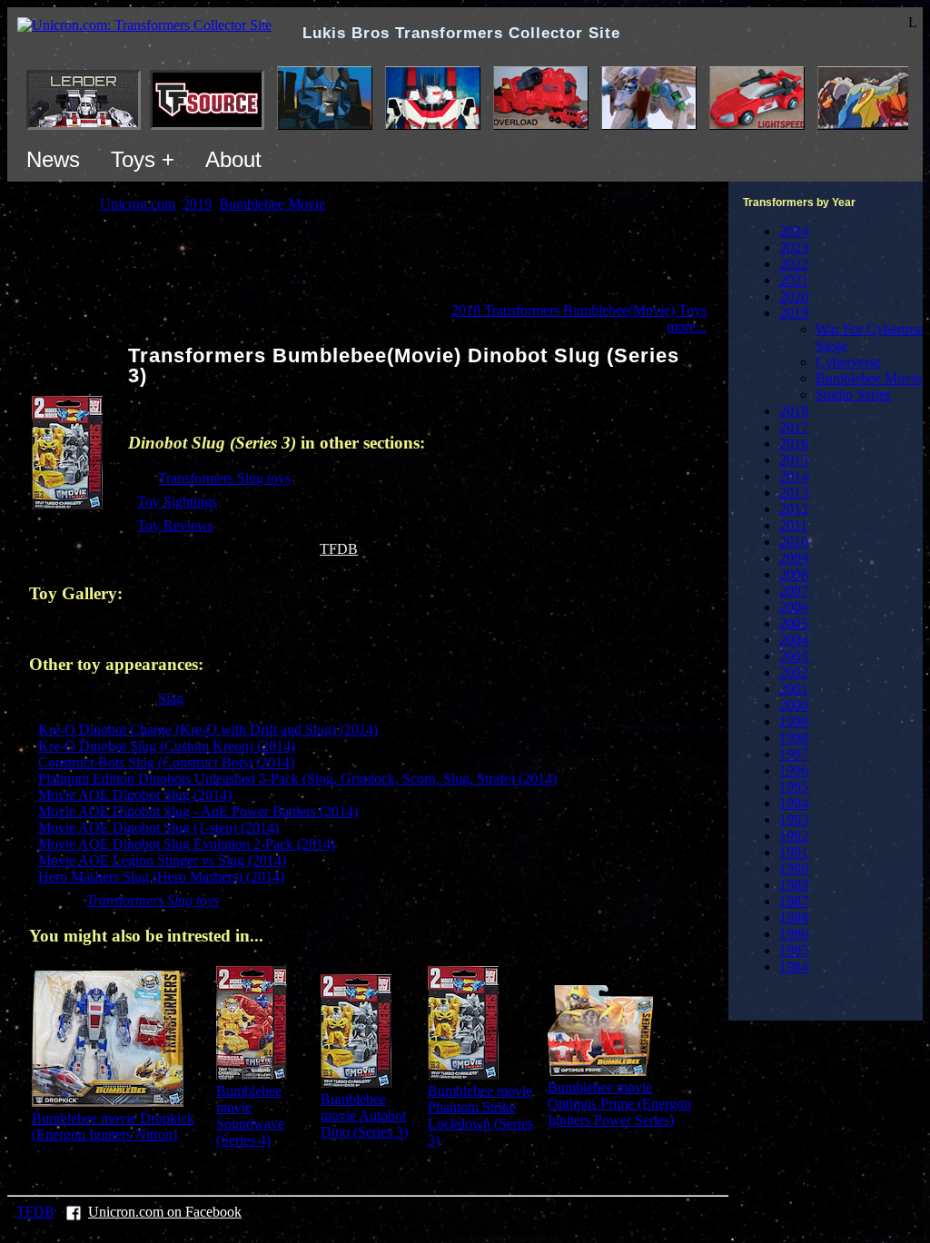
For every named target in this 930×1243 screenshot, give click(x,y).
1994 (793, 803)
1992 (793, 835)
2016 (793, 443)
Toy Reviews (175, 525)
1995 (793, 786)
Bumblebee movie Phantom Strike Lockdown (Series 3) (480, 1115)
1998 (793, 737)
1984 (793, 966)
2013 (793, 492)
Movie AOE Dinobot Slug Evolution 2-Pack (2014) (186, 844)
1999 (793, 721)
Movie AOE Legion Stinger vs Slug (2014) (162, 860)
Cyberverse (848, 362)
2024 (793, 231)
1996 (793, 770)
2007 (793, 590)
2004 (793, 639)
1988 (793, 917)
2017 (793, 427)
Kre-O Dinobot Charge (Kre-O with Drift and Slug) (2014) (208, 729)
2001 (793, 688)
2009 (793, 558)
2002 (793, 672)
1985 (793, 950)
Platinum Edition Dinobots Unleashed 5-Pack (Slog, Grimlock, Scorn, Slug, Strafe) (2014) (297, 778)
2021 (793, 280)
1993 (793, 819)
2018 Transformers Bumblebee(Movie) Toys (579, 310)
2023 (793, 247)
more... (687, 326)
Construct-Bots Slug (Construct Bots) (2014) (166, 762)
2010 (793, 541)
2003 (793, 656)
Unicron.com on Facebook (165, 1211)
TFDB (339, 549)
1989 (793, 885)
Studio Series (853, 394)
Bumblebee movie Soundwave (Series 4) (250, 1115)
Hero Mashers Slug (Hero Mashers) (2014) (161, 876)
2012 (793, 509)
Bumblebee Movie (869, 378)
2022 (793, 263)
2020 (793, 296)
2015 (793, 460)
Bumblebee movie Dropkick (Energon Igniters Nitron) (113, 1126)
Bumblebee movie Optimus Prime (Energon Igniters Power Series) (619, 1104)
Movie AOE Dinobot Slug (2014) (135, 795)
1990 (793, 868)
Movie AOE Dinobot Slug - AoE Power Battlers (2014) (198, 811)
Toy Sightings (177, 501)
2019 (793, 313)
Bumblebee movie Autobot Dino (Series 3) (364, 1115)
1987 (793, 901)
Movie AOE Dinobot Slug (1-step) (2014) (158, 827)
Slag (170, 698)
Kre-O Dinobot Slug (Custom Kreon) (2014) (166, 746)
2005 (793, 623)
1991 (793, 852)
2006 (793, 607)
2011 (793, 525)
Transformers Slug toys (224, 478)
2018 (793, 411)
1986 (793, 934)
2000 (793, 705)
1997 (793, 754)
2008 (793, 574)
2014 (793, 476)
